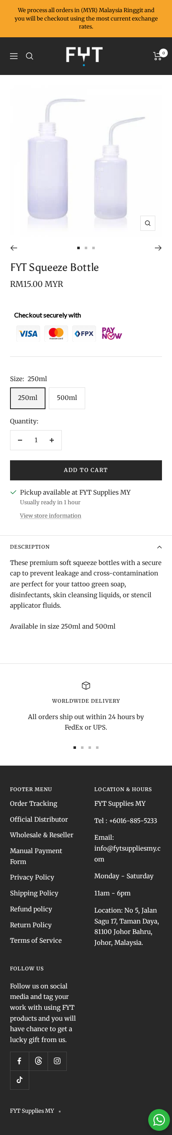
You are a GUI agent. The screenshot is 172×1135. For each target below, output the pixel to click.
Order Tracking (33, 803)
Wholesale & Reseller (41, 835)
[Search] (29, 56)
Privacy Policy (32, 877)
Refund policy (31, 909)
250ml (28, 398)
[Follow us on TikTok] (19, 1080)
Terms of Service (36, 940)
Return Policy (31, 925)
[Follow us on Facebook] (19, 1061)
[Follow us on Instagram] (57, 1061)
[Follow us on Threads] (38, 1061)
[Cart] (157, 56)
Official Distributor (39, 819)
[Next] (158, 248)
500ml (67, 398)
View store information (50, 515)
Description (30, 547)
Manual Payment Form (36, 856)
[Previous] (13, 248)
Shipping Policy (34, 893)
